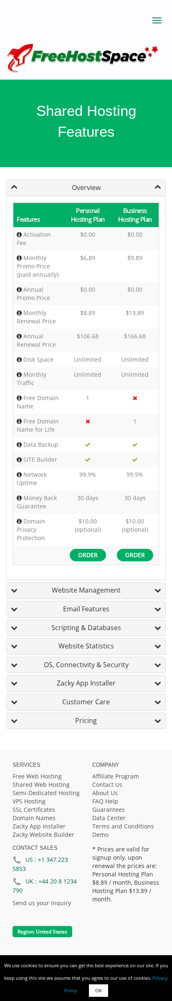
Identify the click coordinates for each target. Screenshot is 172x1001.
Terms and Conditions (123, 826)
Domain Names (34, 818)
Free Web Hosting (37, 776)
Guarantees (108, 809)
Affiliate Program (115, 776)
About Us (105, 793)
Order (88, 555)
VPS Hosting (29, 801)
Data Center (109, 818)
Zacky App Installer (39, 826)
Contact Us (107, 784)
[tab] (86, 188)
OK (98, 990)
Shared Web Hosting (41, 784)
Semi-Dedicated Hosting (46, 793)
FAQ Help (105, 801)
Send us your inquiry (42, 903)
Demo (100, 834)
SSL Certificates (34, 809)
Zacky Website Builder (43, 834)
